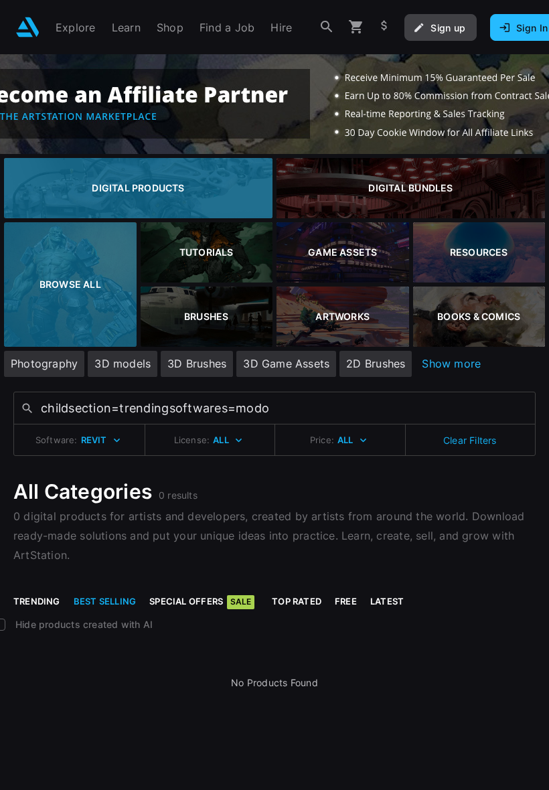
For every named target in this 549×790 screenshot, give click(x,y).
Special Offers (200, 601)
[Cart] (356, 27)
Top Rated (296, 601)
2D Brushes (375, 363)
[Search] (327, 27)
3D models (122, 363)
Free (346, 601)
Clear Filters (470, 440)
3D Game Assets (286, 363)
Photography (44, 363)
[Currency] (384, 27)
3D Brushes (196, 363)
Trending (36, 601)
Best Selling (105, 601)
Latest (387, 601)
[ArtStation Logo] (28, 27)
